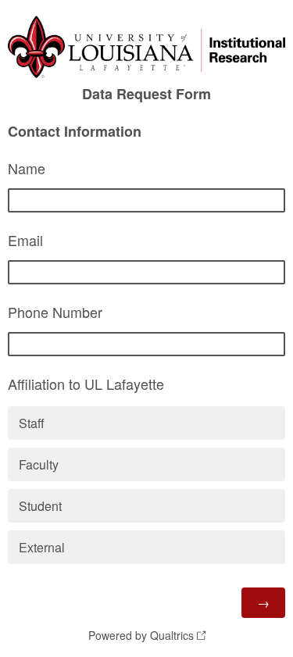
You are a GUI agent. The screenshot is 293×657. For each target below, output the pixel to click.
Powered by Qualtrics (141, 635)
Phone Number (55, 312)
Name (26, 168)
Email (25, 240)
